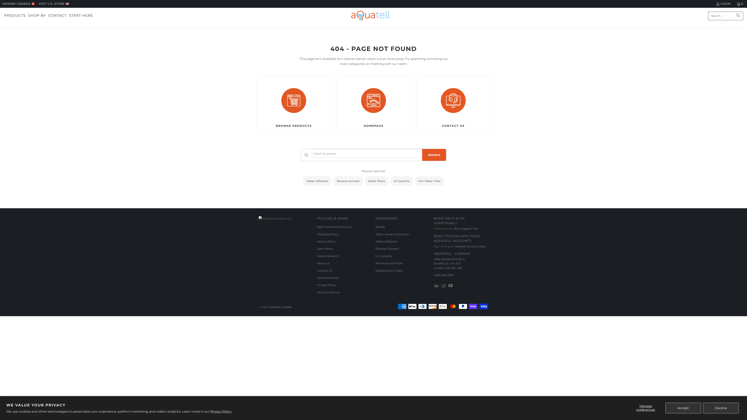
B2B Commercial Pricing (334, 227)
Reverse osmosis (348, 181)
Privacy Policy (326, 285)
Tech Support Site (466, 228)
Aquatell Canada (280, 307)
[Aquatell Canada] (370, 16)
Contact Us (324, 270)
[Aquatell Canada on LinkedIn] (437, 285)
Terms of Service (328, 292)
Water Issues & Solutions (392, 234)
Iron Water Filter (429, 181)
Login (725, 3)
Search (434, 155)
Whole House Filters (389, 263)
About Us (323, 263)
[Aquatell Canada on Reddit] (444, 285)
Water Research (328, 256)
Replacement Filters (389, 270)
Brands (380, 227)
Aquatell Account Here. (470, 246)
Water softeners (317, 181)
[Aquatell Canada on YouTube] (450, 285)
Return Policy (326, 241)
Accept (683, 408)
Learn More (324, 248)
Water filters (376, 181)
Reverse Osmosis (387, 248)
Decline (721, 408)
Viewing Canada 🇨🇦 (18, 3)
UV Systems (383, 256)
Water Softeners (386, 241)
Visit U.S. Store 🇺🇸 (54, 3)
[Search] (738, 16)
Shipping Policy (327, 234)
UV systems (402, 181)
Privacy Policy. (221, 411)
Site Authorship (327, 278)
